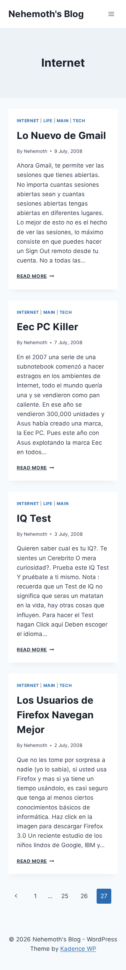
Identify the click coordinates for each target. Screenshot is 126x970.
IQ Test (34, 518)
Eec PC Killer (47, 327)
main (63, 120)
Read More (35, 276)
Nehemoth (35, 151)
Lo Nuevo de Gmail (61, 135)
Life (47, 120)
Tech (79, 120)
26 (84, 896)
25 (64, 896)
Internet (28, 120)
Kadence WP (78, 948)
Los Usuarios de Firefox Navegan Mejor (55, 714)
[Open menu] (111, 13)
